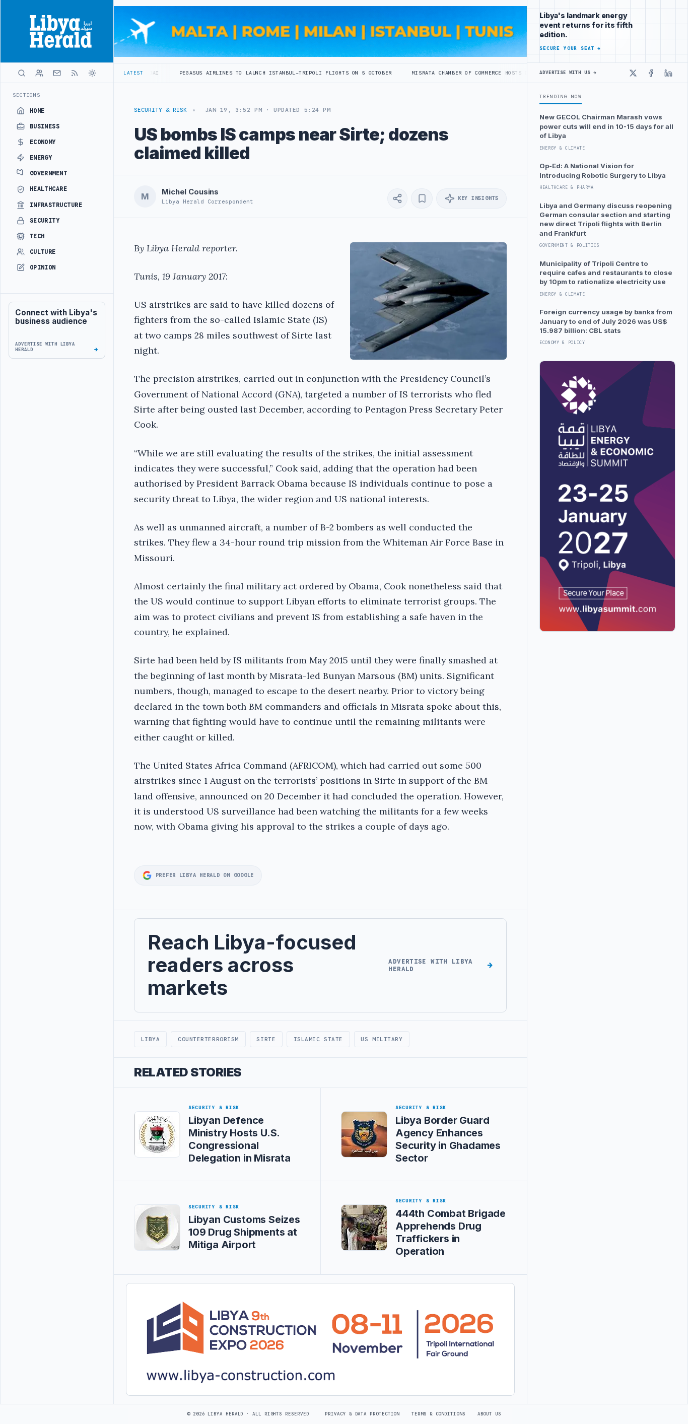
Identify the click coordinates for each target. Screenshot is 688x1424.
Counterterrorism (208, 1039)
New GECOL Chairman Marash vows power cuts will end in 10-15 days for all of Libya (606, 126)
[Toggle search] (22, 73)
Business (45, 126)
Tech (37, 236)
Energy (41, 157)
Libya (150, 1039)
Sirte (266, 1039)
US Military (381, 1039)
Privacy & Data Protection (362, 1414)
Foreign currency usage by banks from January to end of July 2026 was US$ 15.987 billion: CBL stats (605, 321)
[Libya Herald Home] (57, 31)
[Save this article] (422, 198)
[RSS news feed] (74, 73)
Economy (43, 142)
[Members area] (39, 73)
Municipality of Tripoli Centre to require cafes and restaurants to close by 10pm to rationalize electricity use (605, 272)
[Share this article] (397, 198)
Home (37, 110)
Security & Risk (160, 109)
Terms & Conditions (438, 1414)
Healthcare (48, 188)
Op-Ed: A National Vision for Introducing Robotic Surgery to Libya (602, 170)
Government (48, 173)
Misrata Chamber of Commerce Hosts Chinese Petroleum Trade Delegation (474, 73)
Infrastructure (56, 205)
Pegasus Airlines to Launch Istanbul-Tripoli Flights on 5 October (234, 73)
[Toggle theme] (92, 73)
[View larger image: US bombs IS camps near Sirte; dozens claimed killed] (428, 301)
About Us (489, 1414)
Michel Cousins (190, 191)
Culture (43, 251)
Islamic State (318, 1039)
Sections (26, 95)
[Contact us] (57, 73)
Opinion (43, 267)
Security (45, 220)
